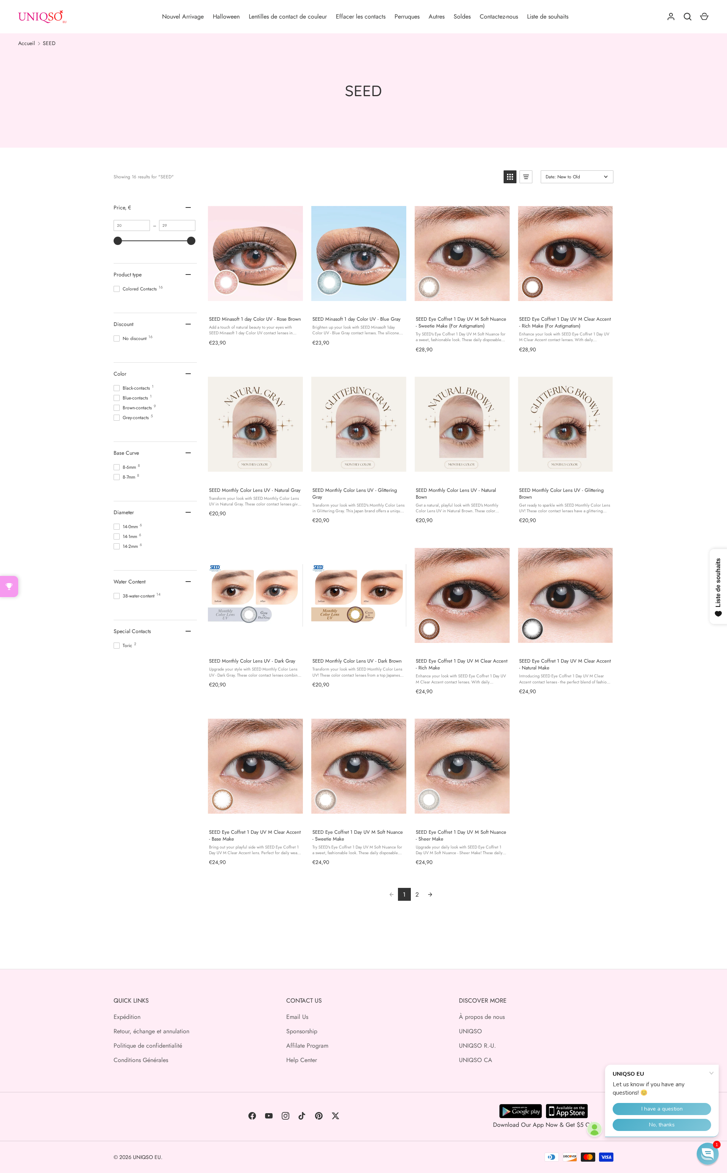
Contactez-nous (499, 16)
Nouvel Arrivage (183, 16)
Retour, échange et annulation (151, 1031)
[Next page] (430, 894)
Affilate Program (307, 1045)
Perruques (407, 16)
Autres (437, 16)
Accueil (26, 43)
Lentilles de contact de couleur (288, 16)
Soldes (462, 16)
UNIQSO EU (147, 1157)
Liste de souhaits (547, 16)
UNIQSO (470, 1031)
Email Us (297, 1016)
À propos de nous (482, 1016)
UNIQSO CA (475, 1060)
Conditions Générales (141, 1060)
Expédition (127, 1016)
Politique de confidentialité (148, 1045)
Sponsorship (301, 1031)
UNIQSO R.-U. (477, 1045)
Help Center (301, 1060)
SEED (49, 43)
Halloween (226, 16)
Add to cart (255, 302)
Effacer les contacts (360, 16)
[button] (510, 176)
